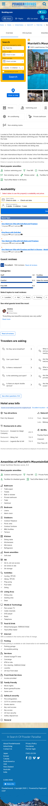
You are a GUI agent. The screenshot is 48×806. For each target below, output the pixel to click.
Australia (6, 769)
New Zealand (8, 767)
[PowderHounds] (24, 4)
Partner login (31, 749)
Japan (5, 753)
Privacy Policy (31, 743)
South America (9, 761)
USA (5, 764)
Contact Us (7, 749)
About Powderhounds (11, 743)
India (5, 772)
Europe (6, 756)
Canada (6, 758)
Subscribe (10, 784)
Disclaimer (30, 746)
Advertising (7, 746)
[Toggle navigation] (3, 4)
